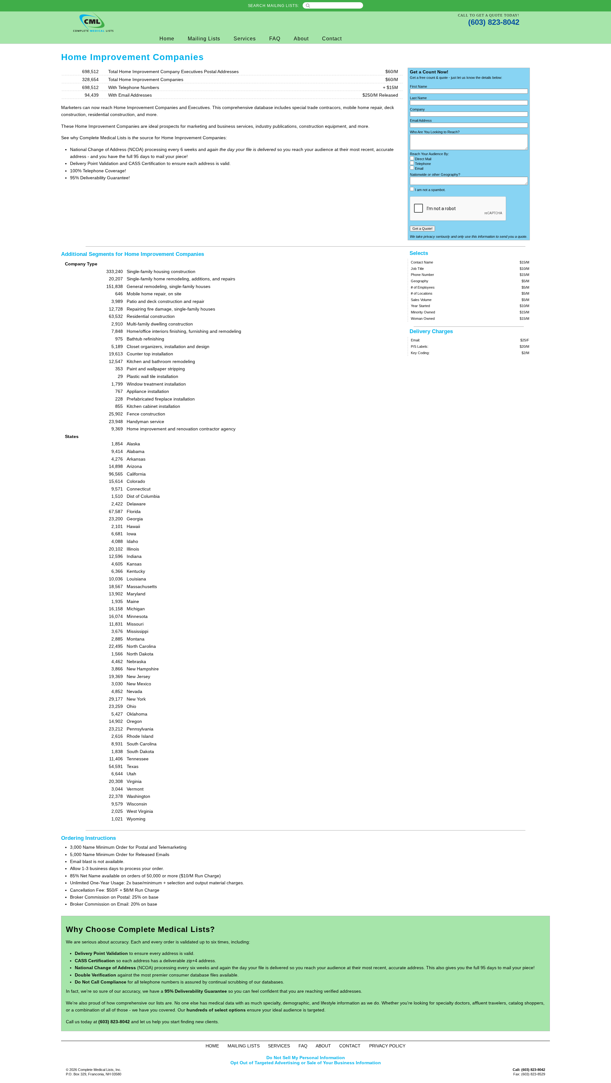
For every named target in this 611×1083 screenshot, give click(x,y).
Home (166, 38)
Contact (332, 38)
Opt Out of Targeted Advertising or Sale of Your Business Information (305, 1062)
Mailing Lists (204, 38)
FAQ (274, 38)
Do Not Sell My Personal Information (305, 1057)
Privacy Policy (387, 1045)
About (301, 38)
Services (245, 38)
